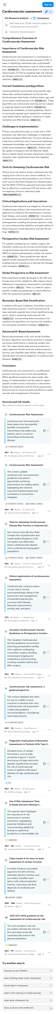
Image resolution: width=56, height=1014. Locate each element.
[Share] (48, 11)
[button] (48, 4)
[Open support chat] (51, 1009)
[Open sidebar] (4, 4)
